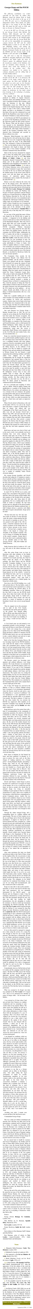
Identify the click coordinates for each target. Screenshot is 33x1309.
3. (4, 1254)
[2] (22, 158)
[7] (19, 729)
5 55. (5, 1262)
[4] (14, 179)
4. (4, 1258)
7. (4, 1288)
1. (4, 1248)
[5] (16, 334)
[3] (22, 165)
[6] (29, 506)
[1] (3, 145)
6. (4, 1281)
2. (4, 1252)
